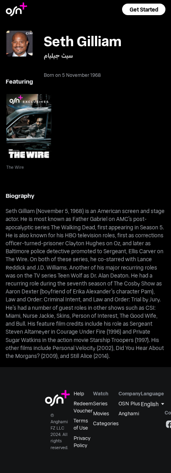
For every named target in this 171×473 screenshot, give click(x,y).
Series (100, 403)
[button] (143, 9)
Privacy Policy (82, 441)
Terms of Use (81, 424)
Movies (101, 413)
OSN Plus (129, 403)
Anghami (129, 413)
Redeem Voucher (83, 407)
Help (79, 393)
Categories (106, 423)
